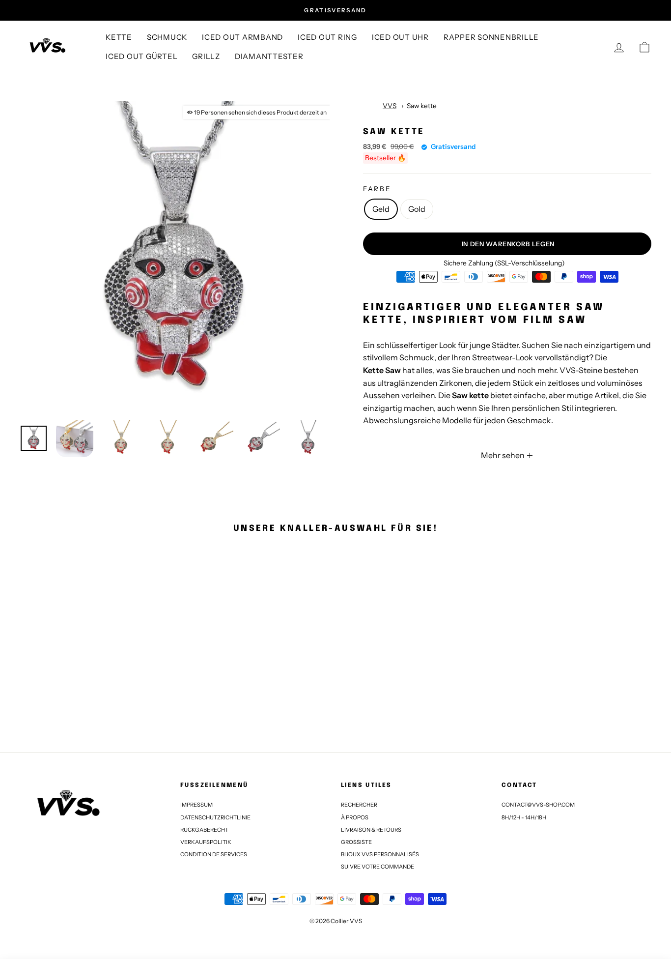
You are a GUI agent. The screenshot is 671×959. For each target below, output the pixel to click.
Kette (119, 37)
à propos (354, 817)
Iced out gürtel (141, 56)
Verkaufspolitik (205, 842)
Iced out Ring (327, 37)
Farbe (377, 189)
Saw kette (422, 106)
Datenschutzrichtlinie (215, 817)
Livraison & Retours (371, 829)
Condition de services (213, 854)
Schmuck (167, 37)
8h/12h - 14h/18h (524, 817)
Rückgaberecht (204, 829)
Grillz (206, 56)
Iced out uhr (400, 37)
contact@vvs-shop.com (538, 804)
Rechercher (359, 804)
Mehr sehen (503, 455)
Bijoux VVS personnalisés (380, 854)
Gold (416, 209)
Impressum (196, 804)
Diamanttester (269, 56)
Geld (381, 209)
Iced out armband (242, 37)
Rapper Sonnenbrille (491, 37)
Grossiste (356, 842)
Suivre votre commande (377, 866)
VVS (389, 106)
